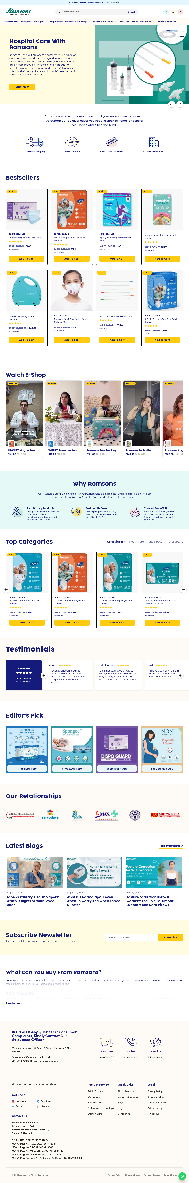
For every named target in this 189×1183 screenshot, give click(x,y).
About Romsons (126, 1091)
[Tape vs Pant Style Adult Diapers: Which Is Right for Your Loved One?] (35, 872)
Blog (120, 1108)
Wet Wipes (39, 22)
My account (154, 1114)
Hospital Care (56, 22)
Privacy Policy (154, 1091)
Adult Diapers (11, 22)
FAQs (120, 1103)
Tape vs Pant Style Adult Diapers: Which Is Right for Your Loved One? (33, 901)
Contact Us (124, 1114)
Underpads (26, 22)
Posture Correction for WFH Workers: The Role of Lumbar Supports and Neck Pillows (150, 901)
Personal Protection (167, 22)
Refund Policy (154, 1108)
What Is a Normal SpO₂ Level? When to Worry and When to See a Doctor (93, 901)
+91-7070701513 (107, 1057)
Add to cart (26, 259)
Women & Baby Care (103, 22)
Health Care (136, 542)
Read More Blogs (170, 846)
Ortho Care (124, 22)
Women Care (95, 1114)
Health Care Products (142, 22)
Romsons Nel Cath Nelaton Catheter (116, 317)
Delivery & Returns (128, 1097)
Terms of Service (156, 1103)
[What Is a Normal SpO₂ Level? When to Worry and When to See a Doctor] (95, 872)
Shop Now (116, 82)
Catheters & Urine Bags (76, 22)
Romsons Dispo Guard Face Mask (25, 238)
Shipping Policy (155, 1097)
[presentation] (171, 104)
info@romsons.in (156, 1057)
